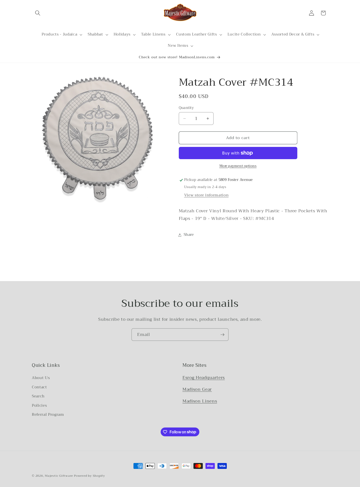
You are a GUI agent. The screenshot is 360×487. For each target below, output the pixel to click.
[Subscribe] (222, 334)
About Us (41, 378)
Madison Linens (199, 401)
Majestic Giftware (59, 475)
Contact (39, 387)
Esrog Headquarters (203, 377)
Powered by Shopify (89, 475)
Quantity (186, 108)
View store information (206, 195)
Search (38, 396)
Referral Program (48, 414)
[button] (38, 13)
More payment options (238, 166)
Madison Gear (197, 389)
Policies (39, 405)
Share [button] (189, 235)
